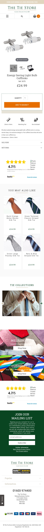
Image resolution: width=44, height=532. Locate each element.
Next (41, 303)
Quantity (18, 98)
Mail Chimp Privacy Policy (21, 449)
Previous (4, 303)
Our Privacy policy (22, 451)
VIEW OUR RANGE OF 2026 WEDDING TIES (22, 2)
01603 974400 (22, 490)
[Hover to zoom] (22, 41)
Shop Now (22, 348)
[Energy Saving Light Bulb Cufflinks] (13, 68)
